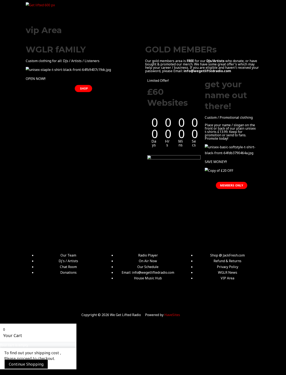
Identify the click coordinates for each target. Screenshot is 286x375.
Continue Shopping (26, 364)
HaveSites (172, 314)
